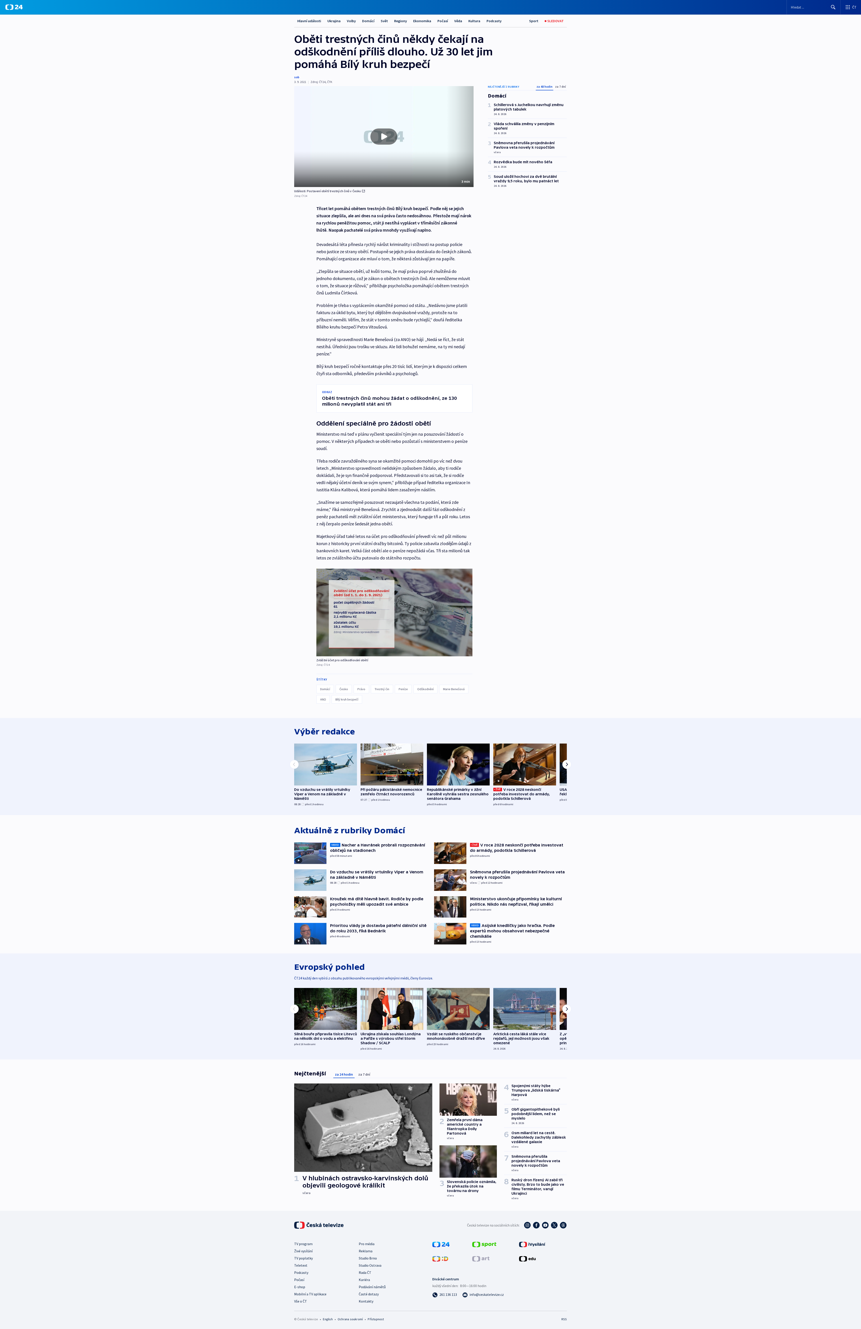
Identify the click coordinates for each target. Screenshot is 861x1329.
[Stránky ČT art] (480, 1258)
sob (296, 77)
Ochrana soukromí (350, 1319)
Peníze (403, 689)
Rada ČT (365, 1272)
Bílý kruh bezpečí (346, 699)
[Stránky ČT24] (441, 1244)
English (328, 1319)
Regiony (400, 21)
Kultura (474, 21)
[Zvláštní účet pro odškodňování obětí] (394, 612)
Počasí (442, 21)
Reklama (365, 1251)
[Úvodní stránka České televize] (319, 1225)
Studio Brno (368, 1258)
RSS (564, 1319)
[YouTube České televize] (545, 1225)
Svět (384, 21)
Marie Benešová (454, 689)
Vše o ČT (300, 1301)
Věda (458, 21)
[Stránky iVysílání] (532, 1244)
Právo (361, 689)
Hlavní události (309, 21)
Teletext (300, 1265)
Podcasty (494, 21)
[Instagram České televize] (527, 1225)
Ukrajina (334, 21)
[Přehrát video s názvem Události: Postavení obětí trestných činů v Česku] (383, 136)
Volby (351, 21)
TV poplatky (303, 1258)
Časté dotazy (369, 1294)
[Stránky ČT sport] (484, 1244)
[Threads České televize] (563, 1225)
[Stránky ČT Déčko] (440, 1258)
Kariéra (364, 1279)
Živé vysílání (303, 1251)
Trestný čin (382, 689)
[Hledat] (833, 7)
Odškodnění (425, 689)
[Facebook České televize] (536, 1225)
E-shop (299, 1287)
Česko (343, 689)
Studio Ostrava (370, 1265)
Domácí (368, 21)
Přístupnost (376, 1319)
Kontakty (366, 1301)
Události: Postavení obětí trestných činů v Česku (327, 191)
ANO (323, 699)
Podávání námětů (372, 1287)
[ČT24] (14, 7)
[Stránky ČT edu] (527, 1258)
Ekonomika (422, 21)
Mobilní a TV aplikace (310, 1294)
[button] (384, 136)
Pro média (366, 1244)
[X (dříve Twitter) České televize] (554, 1225)
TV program (303, 1244)
